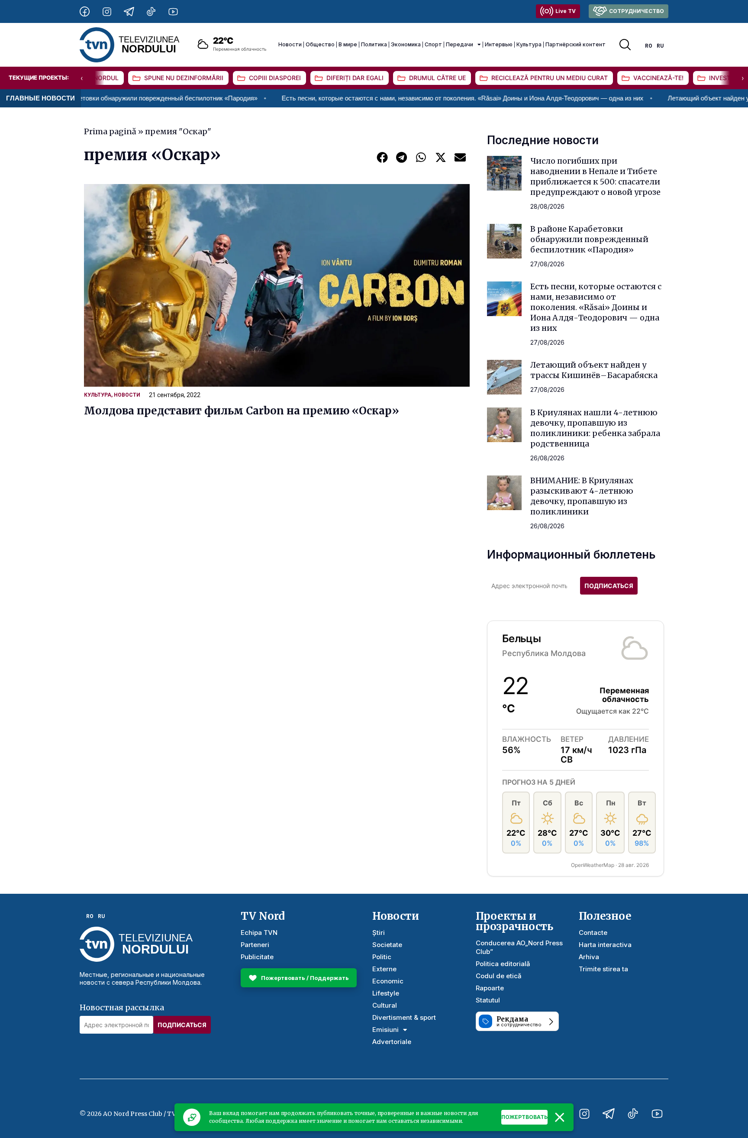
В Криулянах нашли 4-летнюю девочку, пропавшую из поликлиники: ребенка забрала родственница (595, 428)
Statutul (488, 1000)
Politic (381, 957)
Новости (290, 44)
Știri (378, 932)
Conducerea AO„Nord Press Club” (519, 947)
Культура (529, 44)
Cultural (384, 1005)
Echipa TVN (259, 932)
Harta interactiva (605, 945)
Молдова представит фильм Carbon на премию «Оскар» (241, 410)
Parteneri (255, 945)
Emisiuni (385, 1029)
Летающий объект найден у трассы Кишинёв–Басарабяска (594, 370)
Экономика (406, 44)
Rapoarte (490, 988)
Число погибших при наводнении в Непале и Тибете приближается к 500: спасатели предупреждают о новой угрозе (595, 176)
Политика (374, 44)
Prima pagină (110, 131)
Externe (384, 969)
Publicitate (257, 957)
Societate (387, 945)
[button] (382, 157)
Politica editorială (503, 964)
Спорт (433, 44)
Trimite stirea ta (603, 969)
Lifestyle (385, 993)
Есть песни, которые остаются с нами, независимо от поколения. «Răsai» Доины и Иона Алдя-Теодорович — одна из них (419, 98)
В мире (348, 44)
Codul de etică (499, 976)
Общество (320, 44)
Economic (387, 981)
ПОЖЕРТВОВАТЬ (524, 1117)
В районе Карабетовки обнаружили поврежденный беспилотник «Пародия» (589, 239)
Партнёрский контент (575, 44)
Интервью (499, 44)
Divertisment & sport (404, 1017)
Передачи (459, 44)
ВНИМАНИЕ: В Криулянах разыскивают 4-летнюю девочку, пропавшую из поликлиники (581, 496)
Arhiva (589, 957)
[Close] (560, 1117)
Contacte (593, 932)
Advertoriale (391, 1042)
